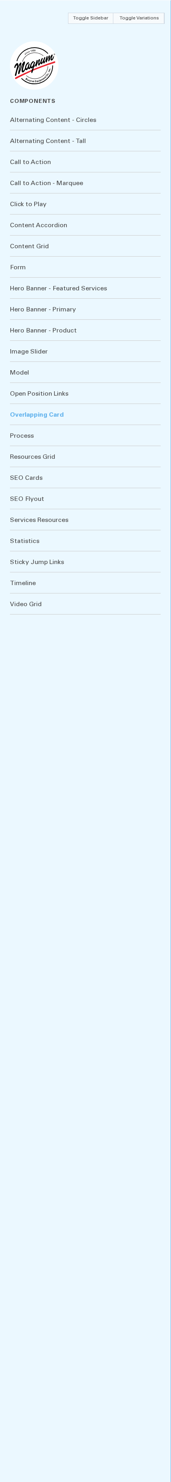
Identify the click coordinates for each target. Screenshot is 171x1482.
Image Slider (29, 352)
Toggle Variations (139, 18)
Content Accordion (38, 225)
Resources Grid (32, 457)
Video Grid (26, 604)
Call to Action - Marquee (46, 183)
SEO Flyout (27, 499)
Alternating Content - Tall (48, 141)
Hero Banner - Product (43, 331)
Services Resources (39, 520)
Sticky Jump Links (37, 562)
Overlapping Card (37, 415)
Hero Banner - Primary (43, 310)
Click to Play (28, 204)
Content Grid (29, 246)
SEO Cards (26, 478)
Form (18, 268)
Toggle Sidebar (90, 18)
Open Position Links (39, 394)
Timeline (23, 583)
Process (22, 436)
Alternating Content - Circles (53, 120)
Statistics (24, 541)
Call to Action (30, 162)
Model (19, 373)
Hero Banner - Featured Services (58, 289)
